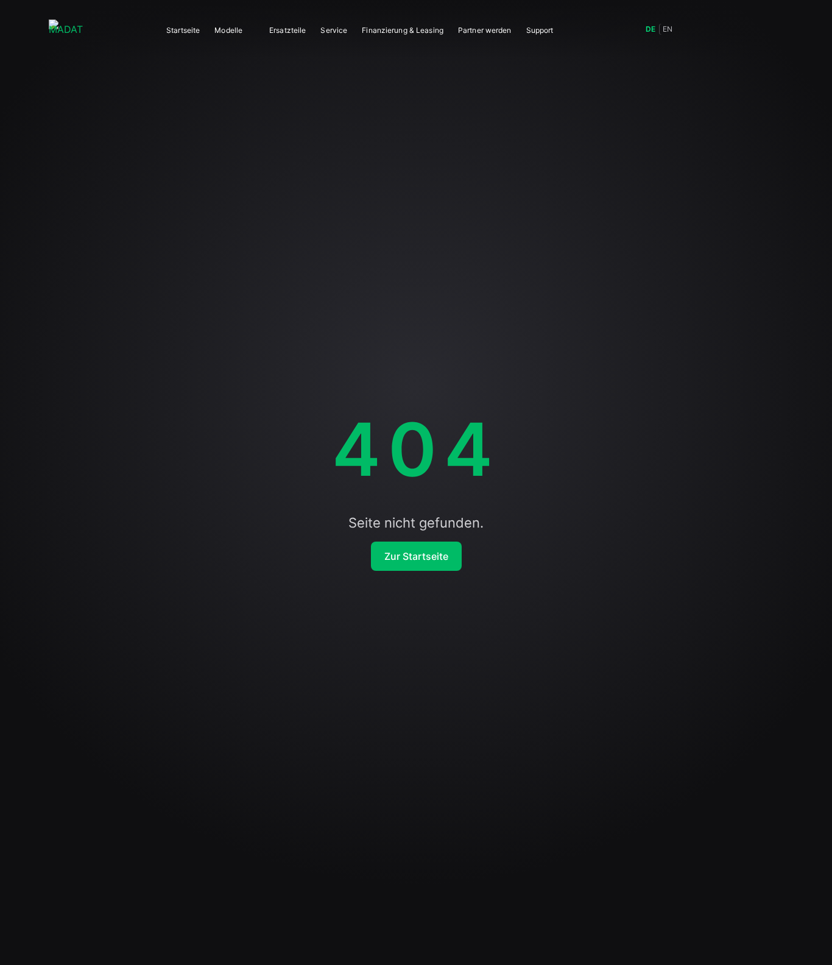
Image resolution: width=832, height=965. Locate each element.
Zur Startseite (416, 556)
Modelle (228, 30)
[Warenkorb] (746, 29)
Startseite (183, 30)
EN (667, 29)
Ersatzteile (287, 30)
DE (650, 29)
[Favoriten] (720, 29)
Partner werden (485, 30)
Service (333, 30)
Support (540, 30)
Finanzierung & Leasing (402, 30)
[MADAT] (66, 29)
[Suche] (693, 29)
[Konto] (773, 29)
